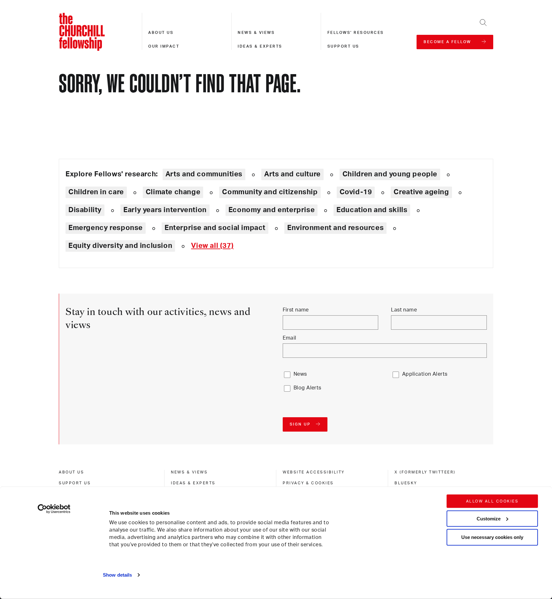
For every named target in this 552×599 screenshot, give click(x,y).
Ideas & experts (260, 46)
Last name (404, 309)
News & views (256, 33)
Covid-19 (356, 192)
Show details (117, 575)
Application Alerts (425, 374)
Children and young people (389, 174)
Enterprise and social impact (215, 227)
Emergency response (105, 227)
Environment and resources (335, 227)
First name (296, 309)
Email (289, 338)
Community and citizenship (270, 192)
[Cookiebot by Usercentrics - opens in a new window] (54, 509)
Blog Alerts (307, 387)
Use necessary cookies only (492, 537)
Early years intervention (165, 209)
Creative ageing (421, 192)
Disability (85, 209)
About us (160, 33)
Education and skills (371, 209)
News (300, 374)
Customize (489, 518)
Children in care (96, 192)
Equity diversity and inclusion (120, 245)
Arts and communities (203, 174)
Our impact (163, 46)
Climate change (173, 192)
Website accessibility (314, 472)
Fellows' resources (355, 33)
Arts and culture (292, 174)
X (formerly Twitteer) (425, 472)
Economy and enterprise (271, 209)
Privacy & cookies (308, 483)
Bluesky (406, 483)
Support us (343, 46)
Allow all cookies (492, 501)
